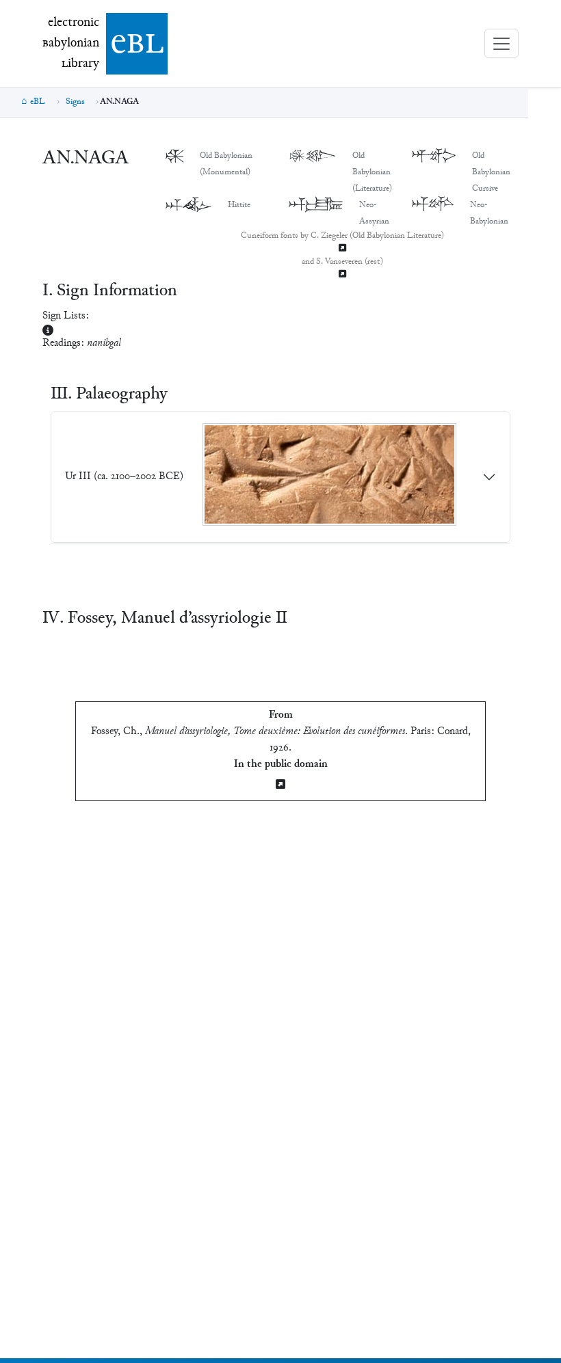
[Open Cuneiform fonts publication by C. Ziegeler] (342, 249)
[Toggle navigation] (501, 43)
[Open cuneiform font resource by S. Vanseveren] (342, 275)
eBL (37, 101)
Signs (75, 101)
